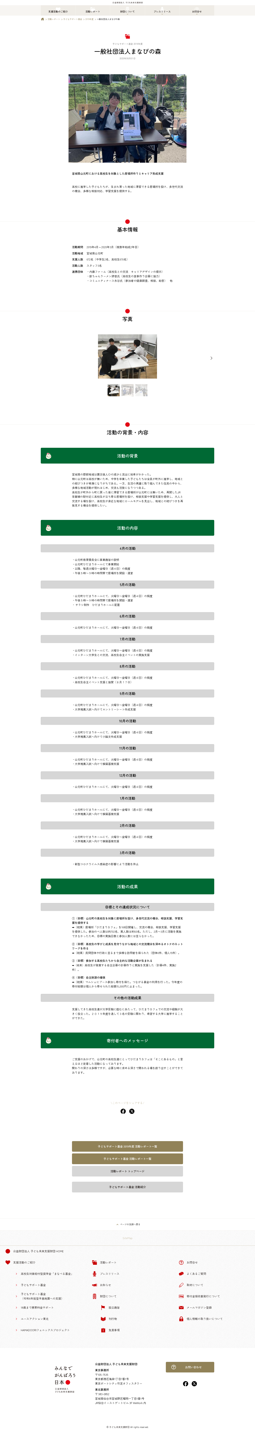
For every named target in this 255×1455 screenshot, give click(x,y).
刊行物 (113, 1319)
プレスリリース (109, 1274)
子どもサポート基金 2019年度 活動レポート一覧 (127, 1146)
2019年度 (89, 19)
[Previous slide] (43, 358)
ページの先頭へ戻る (130, 1224)
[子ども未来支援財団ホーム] (42, 19)
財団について (108, 1296)
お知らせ (105, 1285)
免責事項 (114, 1330)
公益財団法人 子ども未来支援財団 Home (38, 1251)
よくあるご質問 (196, 1274)
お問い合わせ (193, 1367)
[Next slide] (211, 358)
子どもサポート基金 (72, 19)
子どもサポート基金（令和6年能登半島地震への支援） (42, 1296)
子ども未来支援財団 (119, 1427)
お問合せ (192, 1262)
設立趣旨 (114, 1307)
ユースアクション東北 (35, 1319)
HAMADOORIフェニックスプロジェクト (45, 1330)
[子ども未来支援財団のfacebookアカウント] (185, 1385)
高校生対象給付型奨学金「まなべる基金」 (47, 1274)
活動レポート (54, 19)
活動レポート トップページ (127, 1171)
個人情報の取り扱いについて (205, 1319)
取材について (195, 1285)
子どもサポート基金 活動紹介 (127, 1187)
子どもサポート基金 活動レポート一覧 (127, 1159)
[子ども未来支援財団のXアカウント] (194, 1385)
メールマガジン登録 (199, 1307)
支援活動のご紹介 (24, 1262)
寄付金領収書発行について (203, 1296)
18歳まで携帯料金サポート (37, 1307)
